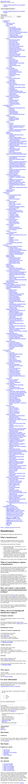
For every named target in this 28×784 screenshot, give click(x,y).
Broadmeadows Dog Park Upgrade (17, 433)
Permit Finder (12, 80)
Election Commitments (14, 413)
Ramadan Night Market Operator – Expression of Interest (17, 207)
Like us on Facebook (8, 763)
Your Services (6, 749)
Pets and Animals (10, 68)
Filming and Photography (15, 360)
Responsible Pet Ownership (15, 71)
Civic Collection (13, 229)
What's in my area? (10, 23)
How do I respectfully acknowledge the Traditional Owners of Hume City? (18, 162)
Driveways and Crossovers (15, 319)
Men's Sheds (12, 218)
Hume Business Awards (14, 263)
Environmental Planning (14, 297)
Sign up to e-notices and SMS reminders (18, 32)
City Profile (11, 352)
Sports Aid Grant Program (15, 482)
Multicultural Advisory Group (16, 183)
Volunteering (9, 243)
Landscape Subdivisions (14, 337)
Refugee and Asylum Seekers (16, 179)
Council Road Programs (14, 104)
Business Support (10, 256)
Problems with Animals (14, 74)
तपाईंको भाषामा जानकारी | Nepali (13, 518)
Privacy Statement (13, 397)
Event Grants (12, 205)
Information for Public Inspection (16, 393)
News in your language (14, 198)
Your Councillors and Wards (12, 501)
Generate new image (6, 720)
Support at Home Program (15, 137)
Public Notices (12, 355)
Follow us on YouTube (8, 769)
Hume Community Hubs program (16, 114)
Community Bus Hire (14, 100)
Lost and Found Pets (14, 70)
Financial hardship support (15, 29)
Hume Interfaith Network (15, 175)
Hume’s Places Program (14, 448)
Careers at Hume (10, 363)
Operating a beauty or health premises (17, 250)
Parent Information (13, 111)
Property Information (14, 296)
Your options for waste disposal (16, 46)
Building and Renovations (12, 309)
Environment (9, 57)
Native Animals (12, 73)
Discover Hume (9, 233)
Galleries (11, 225)
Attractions (11, 237)
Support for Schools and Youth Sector (17, 129)
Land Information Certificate (15, 37)
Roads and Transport (14, 97)
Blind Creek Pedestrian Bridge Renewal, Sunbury (16, 463)
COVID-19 (11, 120)
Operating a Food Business (15, 248)
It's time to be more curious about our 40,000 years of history (17, 170)
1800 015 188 (7, 659)
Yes (7, 695)
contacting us (13, 710)
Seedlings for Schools (14, 490)
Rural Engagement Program (15, 491)
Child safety (6, 753)
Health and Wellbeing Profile (15, 354)
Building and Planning (8, 283)
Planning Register (13, 292)
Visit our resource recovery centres (17, 50)
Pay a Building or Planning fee (13, 286)
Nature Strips (12, 322)
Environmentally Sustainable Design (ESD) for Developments (17, 304)
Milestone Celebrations (14, 497)
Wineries (11, 238)
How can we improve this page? (8, 701)
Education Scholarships (14, 487)
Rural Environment (13, 61)
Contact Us (8, 378)
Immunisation (12, 116)
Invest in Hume (9, 265)
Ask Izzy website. (9, 676)
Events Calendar (13, 201)
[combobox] (8, 8)
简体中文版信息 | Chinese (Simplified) (15, 510)
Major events (12, 202)
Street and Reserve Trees (14, 65)
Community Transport (14, 150)
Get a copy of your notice (15, 33)
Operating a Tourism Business (16, 254)
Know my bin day (13, 41)
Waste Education (13, 52)
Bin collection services (14, 45)
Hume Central (12, 422)
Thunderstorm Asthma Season (16, 91)
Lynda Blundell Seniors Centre (16, 142)
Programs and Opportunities (15, 228)
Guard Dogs (12, 75)
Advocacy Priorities (13, 407)
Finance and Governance (15, 374)
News (7, 193)
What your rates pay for (14, 30)
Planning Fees (12, 291)
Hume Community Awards (15, 496)
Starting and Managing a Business (14, 246)
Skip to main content (5, 1)
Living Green (12, 59)
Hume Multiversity (10, 280)
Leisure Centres (12, 220)
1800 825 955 (20, 623)
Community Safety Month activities (17, 87)
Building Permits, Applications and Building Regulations (17, 311)
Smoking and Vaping (14, 119)
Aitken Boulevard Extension (15, 432)
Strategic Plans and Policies (15, 343)
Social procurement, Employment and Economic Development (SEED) (17, 272)
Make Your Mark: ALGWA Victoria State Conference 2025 (17, 499)
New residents (9, 24)
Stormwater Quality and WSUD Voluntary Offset (16, 307)
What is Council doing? (14, 411)
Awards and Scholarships (15, 130)
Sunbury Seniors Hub (14, 145)
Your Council (6, 350)
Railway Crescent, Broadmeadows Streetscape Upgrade (17, 444)
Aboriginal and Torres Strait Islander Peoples (16, 154)
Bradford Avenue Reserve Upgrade (17, 475)
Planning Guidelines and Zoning (16, 293)
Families (8, 132)
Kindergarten (12, 110)
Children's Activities (13, 239)
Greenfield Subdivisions (11, 333)
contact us (14, 596)
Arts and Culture (10, 224)
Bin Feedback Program (14, 55)
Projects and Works (10, 414)
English (8, 525)
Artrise (7, 230)
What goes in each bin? (14, 43)
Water (10, 66)
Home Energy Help (13, 60)
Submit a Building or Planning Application (16, 284)
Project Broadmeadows (14, 438)
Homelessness (9, 191)
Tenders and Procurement (12, 282)
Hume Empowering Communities (16, 478)
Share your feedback (14, 379)
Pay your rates (12, 27)
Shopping (11, 241)
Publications (12, 197)
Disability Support (10, 189)
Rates (7, 25)
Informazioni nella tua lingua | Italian (14, 514)
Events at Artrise (13, 232)
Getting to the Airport (14, 102)
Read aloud (4, 721)
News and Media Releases (15, 195)
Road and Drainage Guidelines (16, 336)
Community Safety (10, 82)
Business (5, 245)
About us (11, 124)
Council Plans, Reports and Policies (17, 391)
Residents (5, 21)
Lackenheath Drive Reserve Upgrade (17, 450)
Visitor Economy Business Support (17, 269)
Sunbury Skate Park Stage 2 (15, 452)
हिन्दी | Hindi (9, 523)
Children (8, 106)
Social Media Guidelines (14, 401)
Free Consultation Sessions (15, 152)
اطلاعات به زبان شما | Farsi (12, 517)
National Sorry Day (13, 173)
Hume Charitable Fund (14, 484)
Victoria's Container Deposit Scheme (17, 56)
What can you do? (13, 410)
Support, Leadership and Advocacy (17, 125)
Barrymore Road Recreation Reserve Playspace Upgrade (17, 469)
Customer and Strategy (14, 372)
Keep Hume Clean (13, 42)
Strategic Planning (10, 341)
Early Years (11, 109)
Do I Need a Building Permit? (16, 313)
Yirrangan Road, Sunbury (15, 418)
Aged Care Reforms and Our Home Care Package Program (17, 139)
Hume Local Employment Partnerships (18, 279)
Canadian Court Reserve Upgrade (17, 440)
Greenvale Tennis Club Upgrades (16, 434)
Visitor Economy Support (15, 257)
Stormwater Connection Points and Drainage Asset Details (17, 329)
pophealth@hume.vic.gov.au (7, 686)
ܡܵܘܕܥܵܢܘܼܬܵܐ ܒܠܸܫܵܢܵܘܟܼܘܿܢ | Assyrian (14, 515)
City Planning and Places (15, 373)
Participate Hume (10, 505)
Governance (9, 390)
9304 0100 (6, 635)
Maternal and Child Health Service (17, 107)
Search (2, 16)
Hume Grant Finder (13, 479)
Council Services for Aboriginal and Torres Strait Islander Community (17, 165)
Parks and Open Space (14, 223)
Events (7, 200)
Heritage (11, 348)
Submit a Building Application (16, 314)
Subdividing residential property (13, 287)
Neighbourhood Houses (14, 216)
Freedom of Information (14, 398)
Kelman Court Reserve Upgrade (16, 461)
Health (7, 115)
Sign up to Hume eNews (9, 770)
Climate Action (12, 64)
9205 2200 (17, 686)
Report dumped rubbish (14, 39)
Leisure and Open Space (11, 219)
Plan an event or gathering (15, 204)
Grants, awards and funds (12, 477)
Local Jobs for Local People (12, 270)
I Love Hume (12, 357)
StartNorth (8, 264)
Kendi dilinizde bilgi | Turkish (13, 509)
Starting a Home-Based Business (16, 252)
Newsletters (12, 196)
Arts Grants (11, 488)
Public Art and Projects (14, 227)
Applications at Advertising (15, 295)
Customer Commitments (14, 382)
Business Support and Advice (16, 260)
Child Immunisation (13, 112)
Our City (8, 351)
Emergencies (12, 88)
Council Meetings (10, 383)
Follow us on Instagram (8, 766)
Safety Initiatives (13, 83)
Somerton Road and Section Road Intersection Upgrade (17, 416)
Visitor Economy (10, 266)
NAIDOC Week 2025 (14, 171)
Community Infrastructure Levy (16, 320)
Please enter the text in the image (9, 722)
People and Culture (13, 369)
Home (2, 527)
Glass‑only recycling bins (15, 54)
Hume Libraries (12, 213)
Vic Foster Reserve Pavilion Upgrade (17, 428)
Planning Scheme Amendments (16, 345)
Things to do (6, 192)
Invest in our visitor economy (15, 268)
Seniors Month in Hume (14, 148)
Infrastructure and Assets (14, 370)
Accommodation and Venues (15, 242)
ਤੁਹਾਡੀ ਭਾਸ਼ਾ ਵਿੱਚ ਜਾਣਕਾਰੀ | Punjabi (14, 512)
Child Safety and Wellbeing (15, 396)
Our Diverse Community (12, 174)
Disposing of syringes (14, 118)
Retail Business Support (14, 251)
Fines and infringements (14, 78)
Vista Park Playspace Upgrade (16, 437)
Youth (7, 121)
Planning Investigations (14, 298)
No (7, 698)
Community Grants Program (15, 481)
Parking (11, 98)
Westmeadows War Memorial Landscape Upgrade (16, 442)
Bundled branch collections (15, 48)
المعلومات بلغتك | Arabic (12, 508)
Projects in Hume (13, 470)
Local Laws (12, 79)
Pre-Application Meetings (15, 300)
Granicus (22, 782)
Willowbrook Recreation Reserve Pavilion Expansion (16, 430)
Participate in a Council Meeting (16, 388)
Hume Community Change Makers (17, 182)
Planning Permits (13, 289)
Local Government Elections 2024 (17, 395)
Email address (4, 705)
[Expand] (14, 68)
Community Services (8, 105)
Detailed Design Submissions (15, 334)
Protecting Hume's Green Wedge (16, 62)
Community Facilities (11, 209)
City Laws (8, 77)
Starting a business (13, 247)
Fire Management (13, 89)
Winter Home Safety (13, 95)
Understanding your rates (15, 28)
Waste (7, 38)
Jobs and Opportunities (14, 364)
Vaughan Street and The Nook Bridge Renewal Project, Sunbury (17, 466)
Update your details (13, 34)
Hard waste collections (14, 47)
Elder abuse (12, 151)
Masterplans (12, 472)
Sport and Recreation (14, 222)
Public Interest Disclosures (15, 400)
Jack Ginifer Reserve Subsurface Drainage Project (16, 460)
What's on (11, 123)
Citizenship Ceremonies (14, 356)
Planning (8, 288)
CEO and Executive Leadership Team (17, 392)
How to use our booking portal (16, 211)
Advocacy (8, 405)
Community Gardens (14, 215)
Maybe (7, 696)
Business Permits (10, 255)
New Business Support (14, 259)
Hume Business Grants (14, 261)
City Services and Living (14, 368)
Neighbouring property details (16, 36)
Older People (9, 133)
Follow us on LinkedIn (8, 767)
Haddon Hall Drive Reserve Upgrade (17, 436)
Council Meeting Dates (14, 387)
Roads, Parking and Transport (13, 96)
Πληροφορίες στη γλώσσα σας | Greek (15, 513)
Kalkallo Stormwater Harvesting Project (18, 451)
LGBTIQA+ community (14, 180)
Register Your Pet (13, 69)
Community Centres (13, 214)
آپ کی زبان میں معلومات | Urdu (14, 519)
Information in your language (10, 506)
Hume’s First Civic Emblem (15, 361)
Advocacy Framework (14, 409)
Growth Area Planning (14, 342)
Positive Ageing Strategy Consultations (18, 141)
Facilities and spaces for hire (15, 210)
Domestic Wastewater (14, 51)
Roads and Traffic (13, 101)
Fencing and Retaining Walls (15, 318)
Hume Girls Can (13, 359)
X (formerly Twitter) (8, 765)
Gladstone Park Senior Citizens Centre (18, 143)
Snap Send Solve (13, 381)
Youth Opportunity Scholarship (16, 495)
